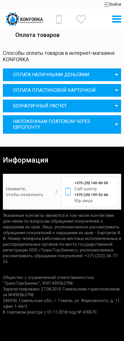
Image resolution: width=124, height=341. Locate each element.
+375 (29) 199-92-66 (91, 195)
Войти (114, 4)
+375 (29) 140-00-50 (91, 183)
